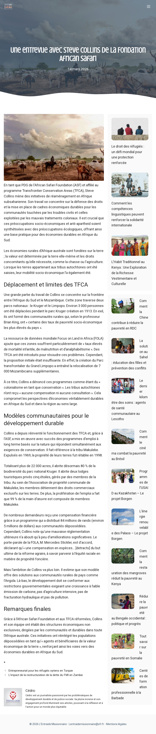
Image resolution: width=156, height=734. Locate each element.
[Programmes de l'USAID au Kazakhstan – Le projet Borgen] (122, 480)
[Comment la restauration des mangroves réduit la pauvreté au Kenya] (122, 561)
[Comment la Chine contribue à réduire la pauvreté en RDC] (122, 310)
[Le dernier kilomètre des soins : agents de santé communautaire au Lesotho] (122, 390)
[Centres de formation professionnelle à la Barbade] (122, 680)
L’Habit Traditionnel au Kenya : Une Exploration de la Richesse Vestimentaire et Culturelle (128, 273)
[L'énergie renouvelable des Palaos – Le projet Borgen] (122, 522)
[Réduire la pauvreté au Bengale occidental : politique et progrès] (122, 606)
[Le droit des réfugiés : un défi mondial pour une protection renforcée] (129, 137)
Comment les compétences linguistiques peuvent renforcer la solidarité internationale (127, 214)
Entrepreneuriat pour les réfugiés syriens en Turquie (40, 670)
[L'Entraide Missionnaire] (8, 6)
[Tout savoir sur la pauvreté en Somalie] (122, 646)
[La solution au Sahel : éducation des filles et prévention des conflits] (122, 350)
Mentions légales (116, 724)
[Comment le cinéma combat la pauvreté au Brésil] (122, 441)
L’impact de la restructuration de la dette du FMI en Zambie (45, 675)
